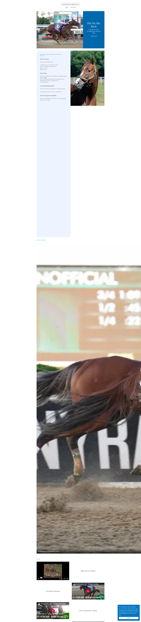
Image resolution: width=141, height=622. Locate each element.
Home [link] (66, 7)
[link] (70, 4)
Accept (129, 618)
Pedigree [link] (73, 7)
